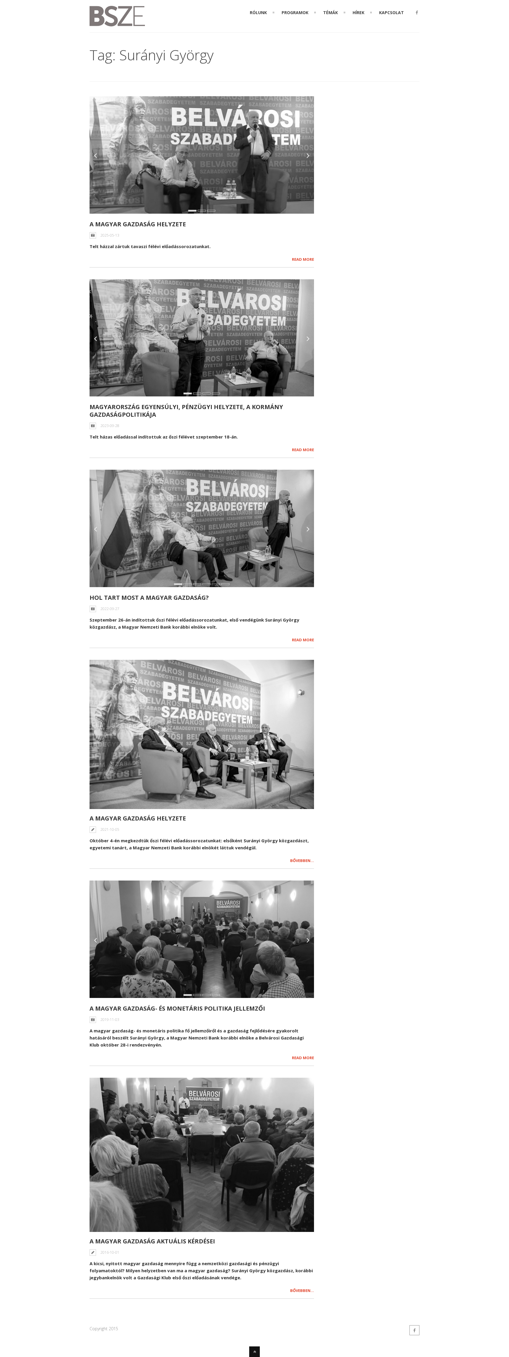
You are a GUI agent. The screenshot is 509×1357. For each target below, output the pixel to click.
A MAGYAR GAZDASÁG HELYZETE (138, 224)
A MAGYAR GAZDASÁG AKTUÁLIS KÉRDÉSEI (152, 1241)
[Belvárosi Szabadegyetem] (117, 23)
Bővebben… (302, 860)
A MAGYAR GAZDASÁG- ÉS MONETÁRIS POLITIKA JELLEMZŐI (177, 1008)
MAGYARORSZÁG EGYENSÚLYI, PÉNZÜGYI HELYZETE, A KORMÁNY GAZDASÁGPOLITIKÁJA (186, 410)
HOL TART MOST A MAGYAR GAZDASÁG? (149, 598)
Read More (303, 259)
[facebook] (416, 12)
